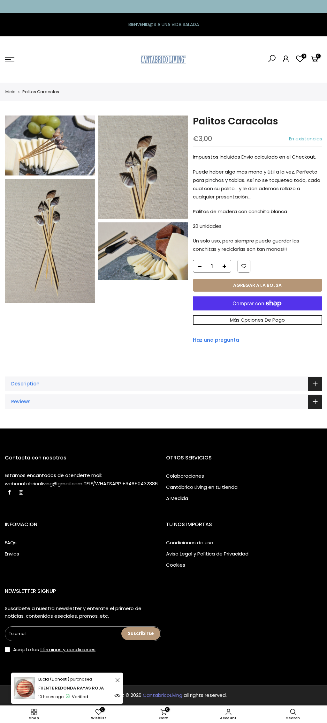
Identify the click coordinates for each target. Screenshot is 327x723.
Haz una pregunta (216, 340)
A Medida (177, 498)
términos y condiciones (67, 649)
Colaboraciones (185, 476)
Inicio (10, 92)
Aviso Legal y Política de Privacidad (207, 553)
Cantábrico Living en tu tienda (202, 487)
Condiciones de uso (189, 542)
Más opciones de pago (257, 320)
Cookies (175, 565)
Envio (247, 156)
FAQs (11, 542)
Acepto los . (54, 649)
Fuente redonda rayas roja (71, 688)
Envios (12, 553)
